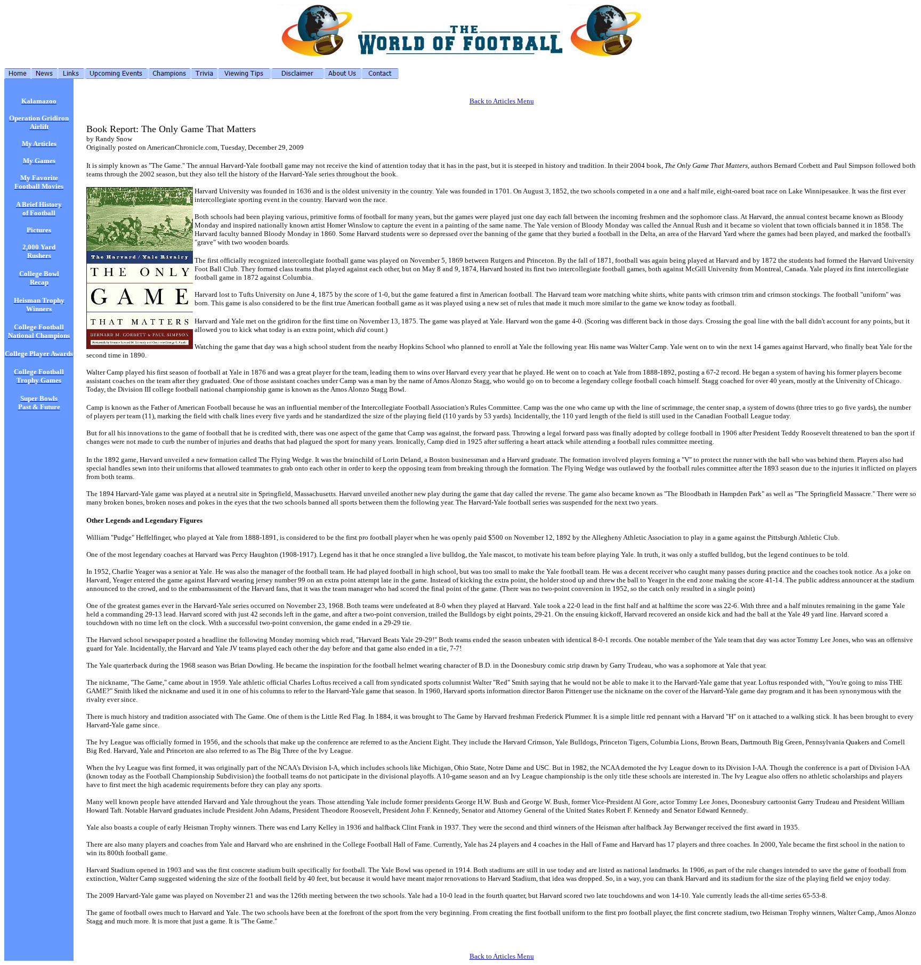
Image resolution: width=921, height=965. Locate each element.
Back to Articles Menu (502, 101)
